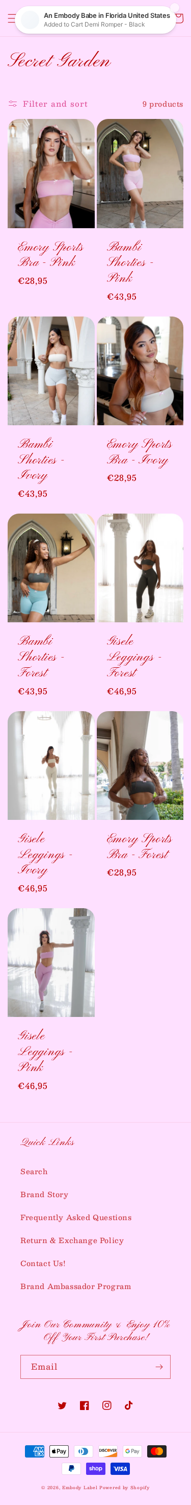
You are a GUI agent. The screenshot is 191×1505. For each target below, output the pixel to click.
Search (34, 1171)
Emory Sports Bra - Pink (50, 256)
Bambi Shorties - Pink (130, 263)
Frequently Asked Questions (76, 1217)
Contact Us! (43, 1263)
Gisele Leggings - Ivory (45, 855)
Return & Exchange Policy (72, 1240)
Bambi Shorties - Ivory (41, 460)
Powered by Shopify (124, 1487)
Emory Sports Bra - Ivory (139, 453)
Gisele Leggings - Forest (134, 657)
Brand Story (44, 1194)
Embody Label (79, 1487)
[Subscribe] (159, 1367)
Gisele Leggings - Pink (45, 1052)
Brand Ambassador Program (75, 1286)
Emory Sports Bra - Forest (139, 847)
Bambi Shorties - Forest (41, 657)
